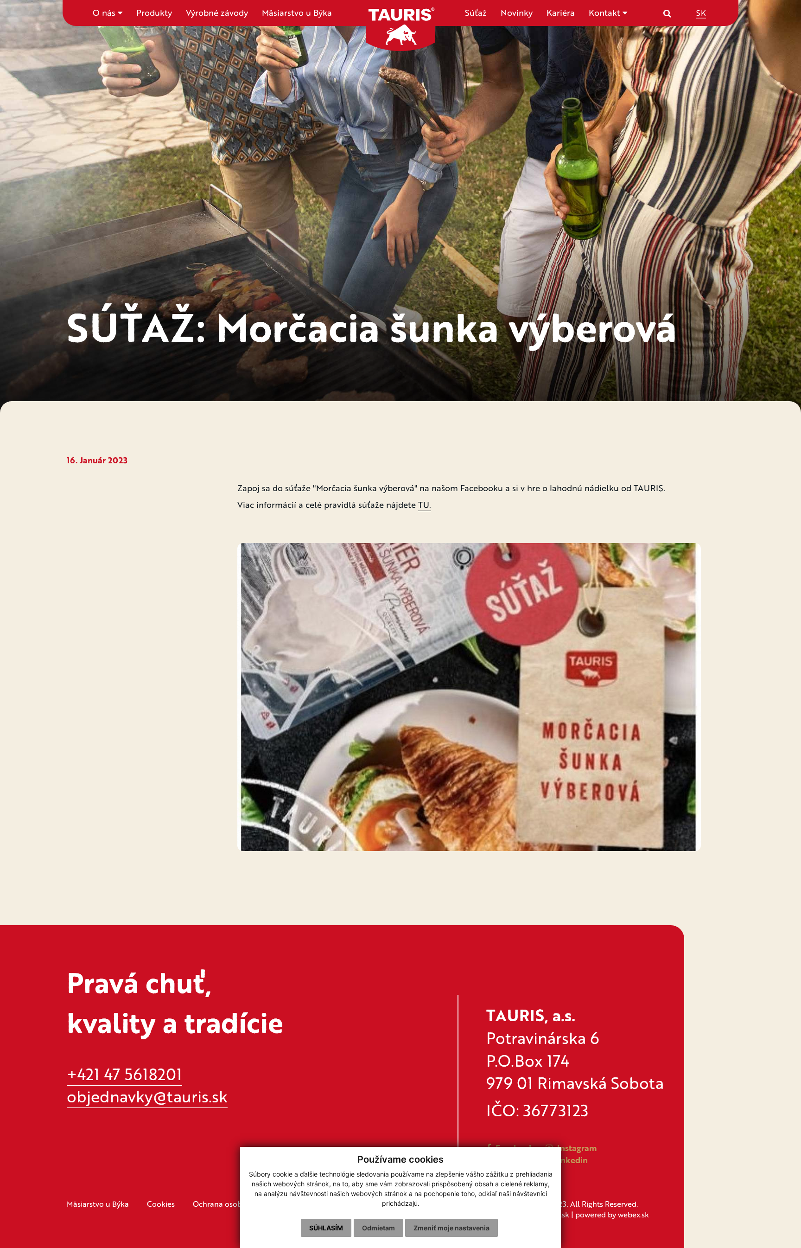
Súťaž (476, 12)
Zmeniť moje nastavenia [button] (451, 1228)
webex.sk (633, 1214)
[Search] (667, 13)
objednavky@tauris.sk (147, 1096)
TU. (424, 505)
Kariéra (561, 12)
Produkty (154, 12)
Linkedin (570, 1160)
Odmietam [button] (378, 1228)
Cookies (161, 1203)
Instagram (576, 1148)
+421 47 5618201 (124, 1073)
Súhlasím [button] (326, 1228)
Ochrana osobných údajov (238, 1203)
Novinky (517, 12)
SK (701, 12)
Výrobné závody (217, 12)
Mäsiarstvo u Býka (297, 12)
